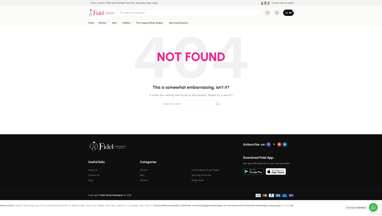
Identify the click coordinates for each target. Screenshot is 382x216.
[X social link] (274, 144)
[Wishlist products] (267, 13)
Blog (90, 180)
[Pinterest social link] (279, 144)
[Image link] (107, 146)
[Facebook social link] (268, 144)
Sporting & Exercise (201, 175)
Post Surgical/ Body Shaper (206, 170)
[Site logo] (101, 12)
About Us (93, 170)
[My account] (277, 13)
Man (142, 175)
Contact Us (94, 175)
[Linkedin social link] (284, 144)
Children (144, 180)
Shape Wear (198, 180)
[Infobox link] (124, 3)
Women (144, 170)
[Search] (217, 103)
